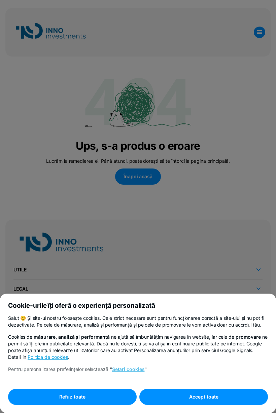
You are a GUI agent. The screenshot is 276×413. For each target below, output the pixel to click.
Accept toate (203, 397)
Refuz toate (72, 397)
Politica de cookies (48, 357)
